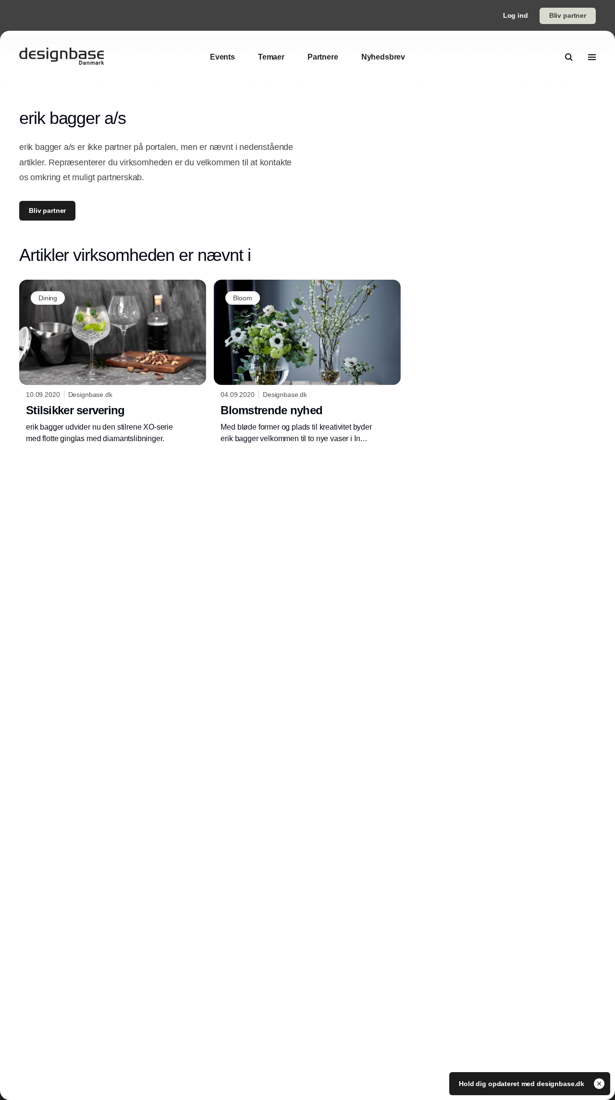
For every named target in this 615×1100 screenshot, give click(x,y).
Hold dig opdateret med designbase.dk (522, 1084)
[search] (569, 57)
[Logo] (61, 57)
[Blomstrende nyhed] (307, 362)
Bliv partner (567, 15)
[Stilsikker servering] (112, 362)
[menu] (592, 57)
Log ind (515, 15)
